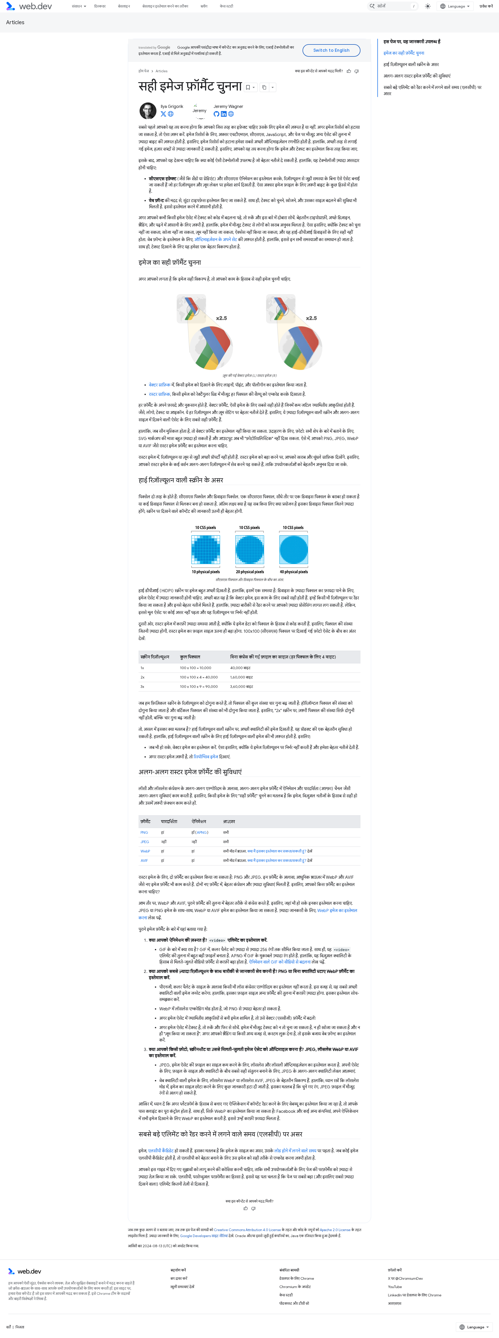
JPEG (145, 841)
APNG (202, 832)
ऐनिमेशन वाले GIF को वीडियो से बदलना (280, 962)
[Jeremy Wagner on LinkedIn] (224, 115)
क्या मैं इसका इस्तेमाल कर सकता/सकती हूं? (276, 851)
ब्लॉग (204, 6)
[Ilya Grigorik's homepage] (171, 115)
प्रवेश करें (486, 6)
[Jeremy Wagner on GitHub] (216, 115)
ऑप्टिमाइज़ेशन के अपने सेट (215, 239)
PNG (144, 832)
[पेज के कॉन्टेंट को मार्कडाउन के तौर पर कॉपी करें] (264, 87)
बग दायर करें (178, 1278)
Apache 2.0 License (335, 1230)
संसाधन (77, 6)
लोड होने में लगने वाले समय (295, 1151)
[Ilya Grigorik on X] (163, 115)
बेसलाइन (124, 6)
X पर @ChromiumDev (405, 1278)
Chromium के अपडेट (295, 1286)
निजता (20, 1327)
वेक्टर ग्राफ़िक (159, 385)
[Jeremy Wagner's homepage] (231, 115)
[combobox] (393, 6)
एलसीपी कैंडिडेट (161, 1151)
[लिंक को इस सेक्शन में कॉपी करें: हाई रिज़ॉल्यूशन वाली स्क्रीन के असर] (227, 481)
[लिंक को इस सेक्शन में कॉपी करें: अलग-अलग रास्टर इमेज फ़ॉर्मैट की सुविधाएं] (246, 773)
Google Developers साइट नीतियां (204, 1236)
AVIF (144, 860)
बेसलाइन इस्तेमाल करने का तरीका (165, 6)
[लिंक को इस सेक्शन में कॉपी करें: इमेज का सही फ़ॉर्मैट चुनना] (205, 263)
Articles (15, 22)
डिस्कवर (100, 6)
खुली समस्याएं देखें (182, 1286)
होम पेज (144, 71)
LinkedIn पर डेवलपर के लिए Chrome (414, 1295)
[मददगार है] (349, 71)
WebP (145, 851)
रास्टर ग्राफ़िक (159, 394)
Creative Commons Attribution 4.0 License (247, 1230)
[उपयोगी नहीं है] (356, 71)
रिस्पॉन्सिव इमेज (206, 757)
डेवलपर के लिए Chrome (296, 1278)
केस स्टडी (226, 6)
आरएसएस (394, 1303)
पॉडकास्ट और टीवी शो (294, 1303)
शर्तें (8, 1327)
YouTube (395, 1286)
